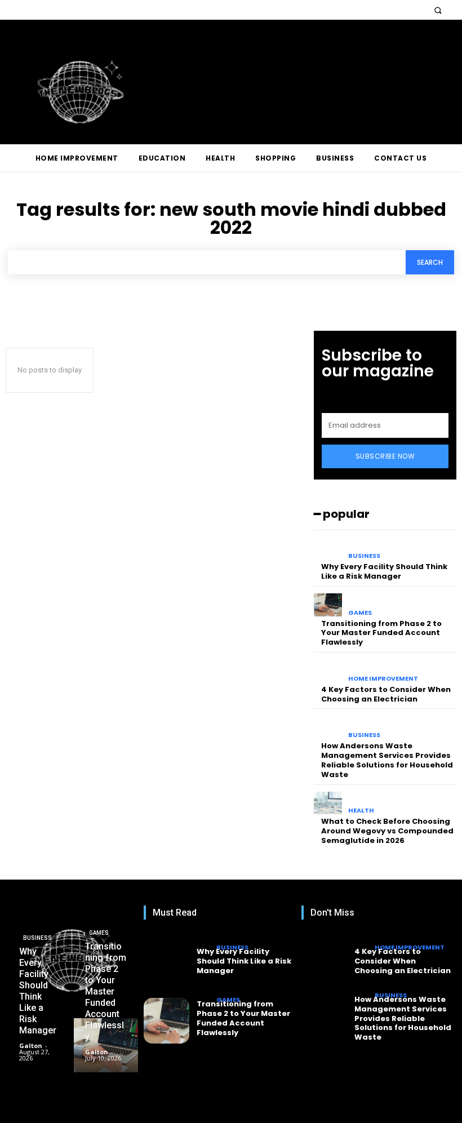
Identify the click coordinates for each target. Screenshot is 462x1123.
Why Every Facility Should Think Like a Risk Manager (384, 571)
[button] (437, 10)
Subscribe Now (385, 456)
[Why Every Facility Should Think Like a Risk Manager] (328, 548)
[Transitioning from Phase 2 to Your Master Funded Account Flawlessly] (328, 604)
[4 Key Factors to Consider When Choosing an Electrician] (328, 670)
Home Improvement (383, 679)
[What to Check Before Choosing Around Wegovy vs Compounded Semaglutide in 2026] (328, 803)
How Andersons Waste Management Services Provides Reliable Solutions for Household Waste (387, 760)
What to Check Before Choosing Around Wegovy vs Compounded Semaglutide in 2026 (387, 831)
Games (360, 613)
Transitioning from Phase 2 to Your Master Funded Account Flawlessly (381, 633)
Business (364, 556)
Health (361, 810)
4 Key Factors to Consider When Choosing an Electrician (386, 694)
